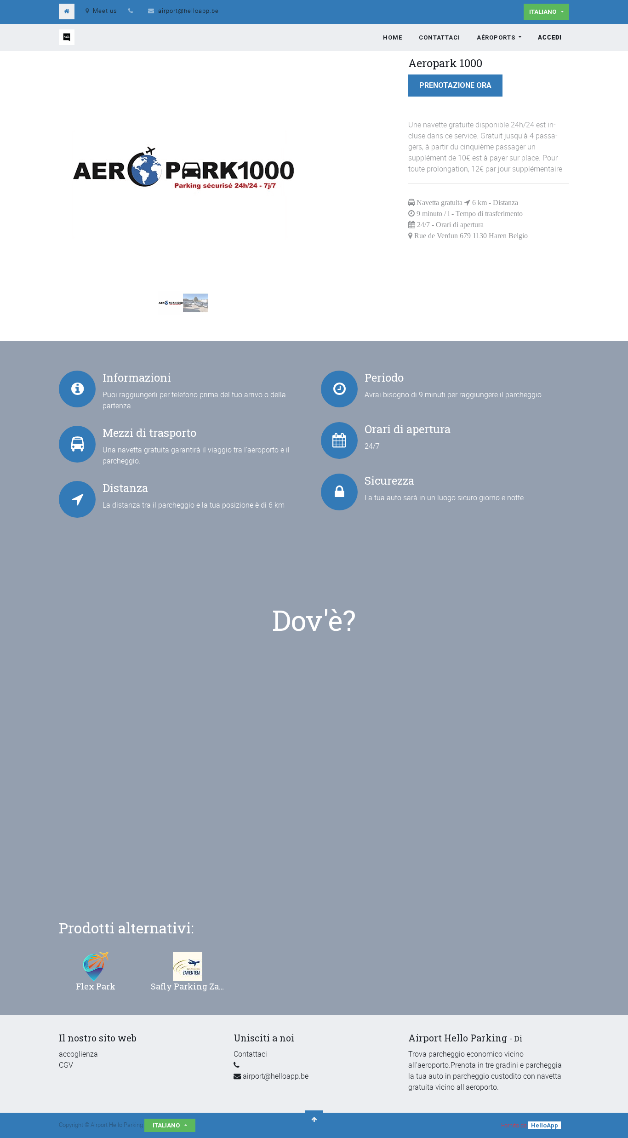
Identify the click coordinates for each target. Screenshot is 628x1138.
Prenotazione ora (455, 85)
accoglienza (78, 1054)
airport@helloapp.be (188, 10)
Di (518, 1038)
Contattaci (250, 1054)
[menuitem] (393, 38)
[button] (77, 148)
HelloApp (544, 1125)
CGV (66, 1065)
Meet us (105, 10)
